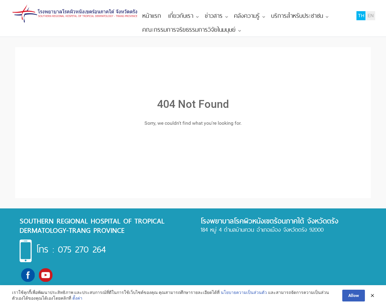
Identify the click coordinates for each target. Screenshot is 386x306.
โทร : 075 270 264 (71, 249)
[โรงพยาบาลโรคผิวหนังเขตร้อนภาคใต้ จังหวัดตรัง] (75, 14)
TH (361, 15)
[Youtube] (45, 275)
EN (371, 15)
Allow (353, 295)
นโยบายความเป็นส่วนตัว (244, 292)
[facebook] (28, 275)
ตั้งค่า (77, 298)
